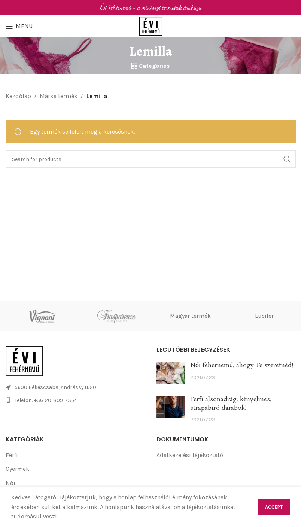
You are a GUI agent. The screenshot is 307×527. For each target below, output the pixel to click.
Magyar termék (190, 315)
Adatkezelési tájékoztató (189, 455)
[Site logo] (150, 25)
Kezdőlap (18, 96)
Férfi (12, 455)
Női (10, 483)
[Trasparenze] (117, 316)
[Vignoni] (43, 316)
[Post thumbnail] (170, 373)
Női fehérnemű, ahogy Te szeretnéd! (242, 365)
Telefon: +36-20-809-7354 (46, 400)
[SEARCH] (287, 159)
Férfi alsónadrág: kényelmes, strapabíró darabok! (230, 403)
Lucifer (264, 315)
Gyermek (17, 468)
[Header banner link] (150, 7)
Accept (274, 507)
